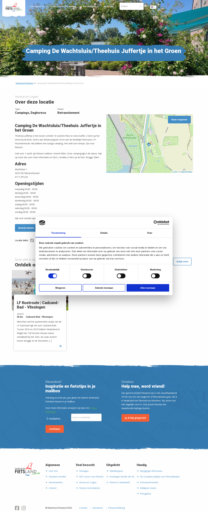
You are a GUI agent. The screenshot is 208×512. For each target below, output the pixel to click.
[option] (41, 313)
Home (13, 7)
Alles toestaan (147, 288)
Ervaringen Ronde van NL (122, 476)
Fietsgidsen (145, 493)
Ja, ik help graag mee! (135, 417)
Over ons (53, 470)
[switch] (87, 277)
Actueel (109, 6)
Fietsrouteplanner (64, 6)
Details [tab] (104, 233)
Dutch (153, 8)
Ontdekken (89, 6)
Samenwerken (56, 482)
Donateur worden (57, 476)
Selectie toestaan (104, 288)
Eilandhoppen (116, 470)
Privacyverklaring (116, 508)
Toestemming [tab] (58, 233)
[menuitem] (13, 7)
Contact (52, 488)
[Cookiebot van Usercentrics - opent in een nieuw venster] (156, 222)
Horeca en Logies (88, 482)
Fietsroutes (37, 6)
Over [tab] (149, 233)
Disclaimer (98, 508)
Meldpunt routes (148, 488)
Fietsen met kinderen (89, 488)
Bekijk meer (182, 261)
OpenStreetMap (186, 171)
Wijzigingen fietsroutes (151, 470)
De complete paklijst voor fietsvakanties (160, 476)
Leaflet (175, 171)
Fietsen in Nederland (120, 482)
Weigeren (60, 288)
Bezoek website (26, 227)
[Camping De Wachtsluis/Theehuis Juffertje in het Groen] (149, 143)
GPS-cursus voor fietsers (91, 476)
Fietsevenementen (149, 482)
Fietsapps (84, 470)
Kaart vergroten (179, 119)
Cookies (83, 508)
